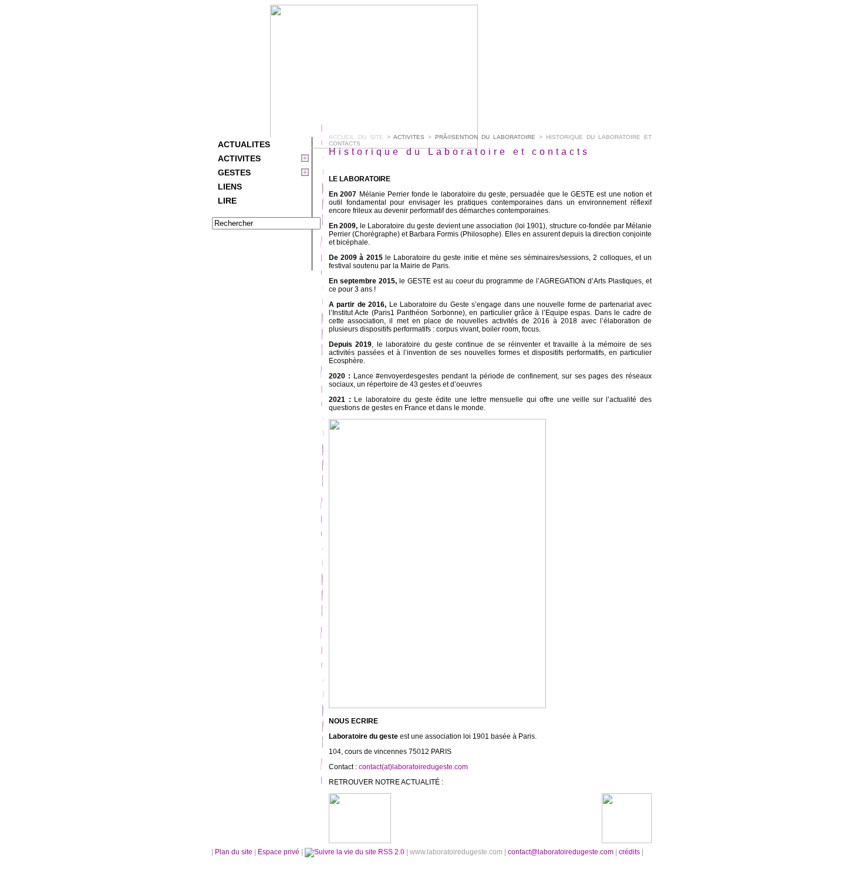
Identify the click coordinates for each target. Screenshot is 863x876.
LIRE (227, 200)
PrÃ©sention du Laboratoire (485, 137)
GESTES (234, 172)
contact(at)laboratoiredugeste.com (413, 767)
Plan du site (233, 852)
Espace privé (279, 852)
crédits (630, 852)
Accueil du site (356, 137)
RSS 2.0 (391, 852)
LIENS (230, 186)
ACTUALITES (244, 144)
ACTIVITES (239, 158)
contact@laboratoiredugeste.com (561, 852)
